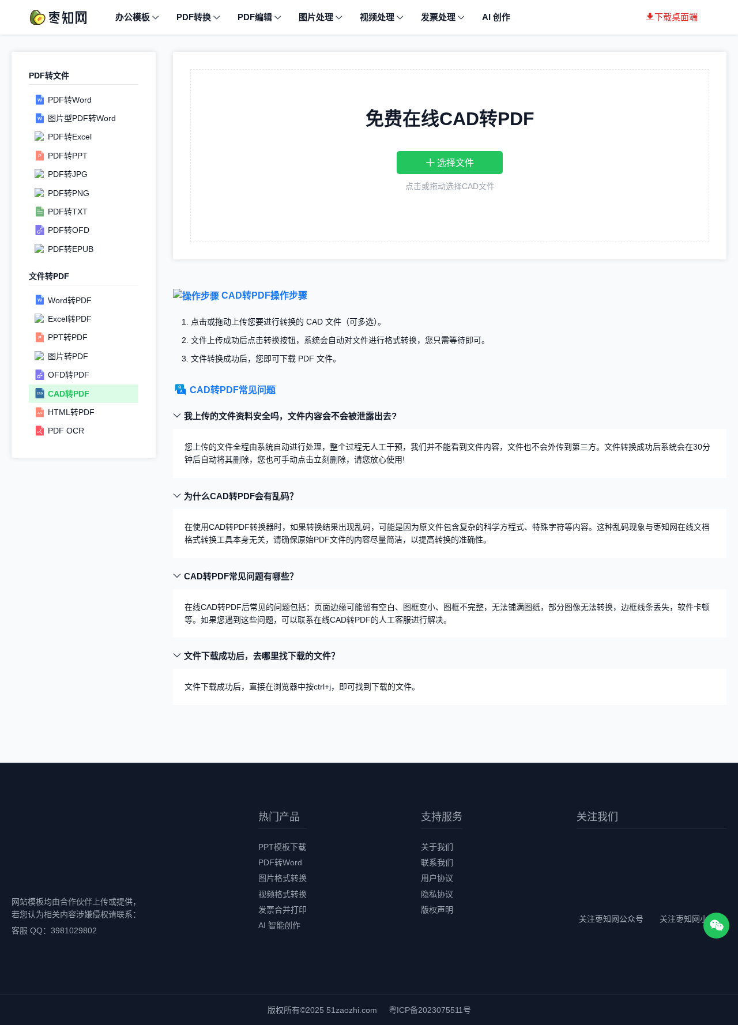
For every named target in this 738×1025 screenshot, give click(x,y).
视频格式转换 (282, 894)
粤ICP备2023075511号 (430, 1010)
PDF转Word (70, 99)
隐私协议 (437, 894)
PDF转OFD (68, 230)
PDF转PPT (68, 155)
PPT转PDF (68, 337)
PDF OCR (66, 430)
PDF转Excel (70, 136)
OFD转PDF (68, 374)
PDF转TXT (68, 211)
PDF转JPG (68, 174)
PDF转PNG (68, 192)
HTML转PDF (71, 412)
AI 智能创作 (279, 925)
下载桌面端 (676, 17)
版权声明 (437, 909)
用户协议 (437, 878)
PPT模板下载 (282, 846)
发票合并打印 (282, 909)
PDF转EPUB (70, 249)
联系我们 (437, 862)
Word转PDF (70, 299)
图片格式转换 (282, 878)
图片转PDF (68, 355)
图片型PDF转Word (82, 118)
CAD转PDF (68, 393)
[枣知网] (57, 16)
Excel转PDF (70, 318)
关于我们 (437, 846)
